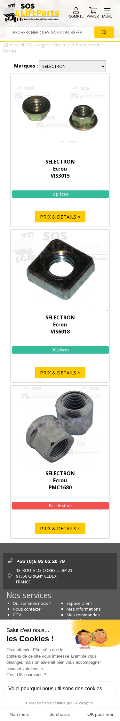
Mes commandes (83, 615)
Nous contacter (27, 609)
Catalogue (38, 45)
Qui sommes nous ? (32, 603)
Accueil (16, 45)
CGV (17, 615)
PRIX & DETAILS (58, 216)
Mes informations (84, 609)
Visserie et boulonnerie (76, 45)
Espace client (79, 603)
